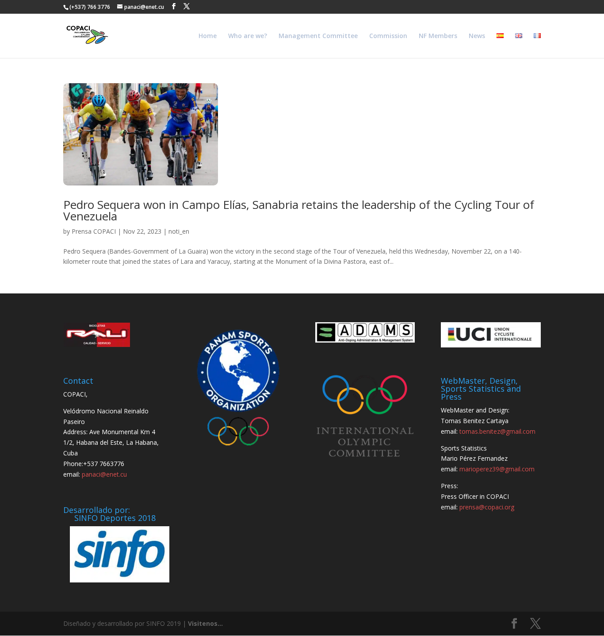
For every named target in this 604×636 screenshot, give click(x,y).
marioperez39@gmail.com (497, 469)
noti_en (178, 231)
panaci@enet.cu (104, 474)
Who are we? (247, 36)
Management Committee (318, 36)
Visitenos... (205, 623)
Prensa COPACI (94, 231)
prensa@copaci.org (486, 507)
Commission (388, 36)
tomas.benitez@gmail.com (497, 431)
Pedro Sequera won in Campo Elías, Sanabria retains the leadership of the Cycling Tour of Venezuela (298, 210)
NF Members (438, 36)
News (477, 36)
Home (208, 36)
